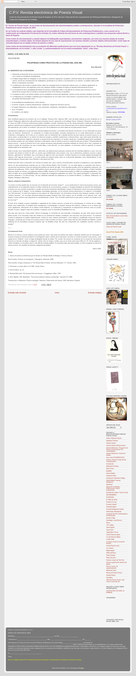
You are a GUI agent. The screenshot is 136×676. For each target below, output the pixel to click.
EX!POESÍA (110, 497)
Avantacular (110, 464)
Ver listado (109, 199)
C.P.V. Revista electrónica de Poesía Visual (45, 12)
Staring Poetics (111, 575)
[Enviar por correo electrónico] (42, 285)
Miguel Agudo (110, 550)
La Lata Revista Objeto (113, 537)
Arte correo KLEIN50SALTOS (115, 457)
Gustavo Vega (110, 518)
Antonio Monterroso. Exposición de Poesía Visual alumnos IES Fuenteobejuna (117, 449)
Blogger (81, 668)
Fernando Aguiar (111, 507)
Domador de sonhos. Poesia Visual (117, 492)
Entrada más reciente (17, 293)
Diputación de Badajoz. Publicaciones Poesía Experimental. (113, 488)
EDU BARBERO (111, 495)
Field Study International (113, 511)
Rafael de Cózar (111, 570)
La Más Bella (110, 539)
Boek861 (109, 471)
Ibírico (108, 522)
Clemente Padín (111, 475)
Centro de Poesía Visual (113, 227)
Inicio (57, 293)
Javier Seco (110, 530)
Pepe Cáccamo (111, 557)
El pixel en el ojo (111, 502)
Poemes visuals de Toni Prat (115, 560)
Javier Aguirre (110, 527)
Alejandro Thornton (112, 440)
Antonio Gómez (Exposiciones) (115, 445)
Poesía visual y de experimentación (112, 567)
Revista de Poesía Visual (114, 573)
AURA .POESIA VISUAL (113, 438)
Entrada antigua (94, 293)
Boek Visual (110, 468)
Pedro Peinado (110, 555)
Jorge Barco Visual (112, 532)
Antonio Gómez (111, 443)
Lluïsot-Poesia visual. (113, 545)
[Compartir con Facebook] (48, 285)
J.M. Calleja (110, 525)
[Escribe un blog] (44, 285)
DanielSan (109, 484)
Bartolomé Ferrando (112, 466)
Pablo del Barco (111, 553)
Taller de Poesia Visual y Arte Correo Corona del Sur (115, 580)
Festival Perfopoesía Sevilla (115, 509)
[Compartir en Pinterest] (50, 285)
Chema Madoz (110, 473)
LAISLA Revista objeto (113, 534)
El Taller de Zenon (111, 499)
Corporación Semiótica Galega (115, 478)
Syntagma (109, 577)
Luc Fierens (109, 548)
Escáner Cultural (111, 504)
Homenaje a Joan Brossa (114, 520)
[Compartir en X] (46, 285)
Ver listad (109, 208)
